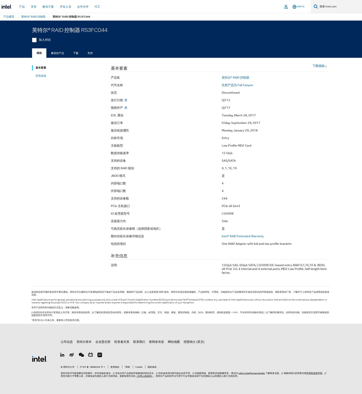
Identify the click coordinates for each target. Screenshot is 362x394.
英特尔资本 (84, 342)
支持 (90, 53)
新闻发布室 (156, 342)
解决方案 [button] (48, 6)
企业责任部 (102, 342)
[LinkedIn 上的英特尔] (62, 355)
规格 (39, 53)
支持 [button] (34, 6)
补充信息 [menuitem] (41, 75)
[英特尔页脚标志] (39, 359)
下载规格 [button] (318, 66)
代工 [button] (97, 6)
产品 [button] (22, 6)
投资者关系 (121, 342)
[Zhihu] (100, 355)
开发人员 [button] (65, 6)
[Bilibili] (90, 355)
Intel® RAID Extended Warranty (243, 236)
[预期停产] (126, 107)
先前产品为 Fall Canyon (237, 85)
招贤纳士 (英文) (194, 342)
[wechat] (81, 355)
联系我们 (139, 342)
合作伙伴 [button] (83, 6)
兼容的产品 (57, 53)
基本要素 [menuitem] (41, 68)
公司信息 (67, 342)
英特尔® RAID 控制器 (235, 78)
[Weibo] (72, 355)
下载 (75, 53)
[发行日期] (126, 100)
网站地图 (174, 342)
